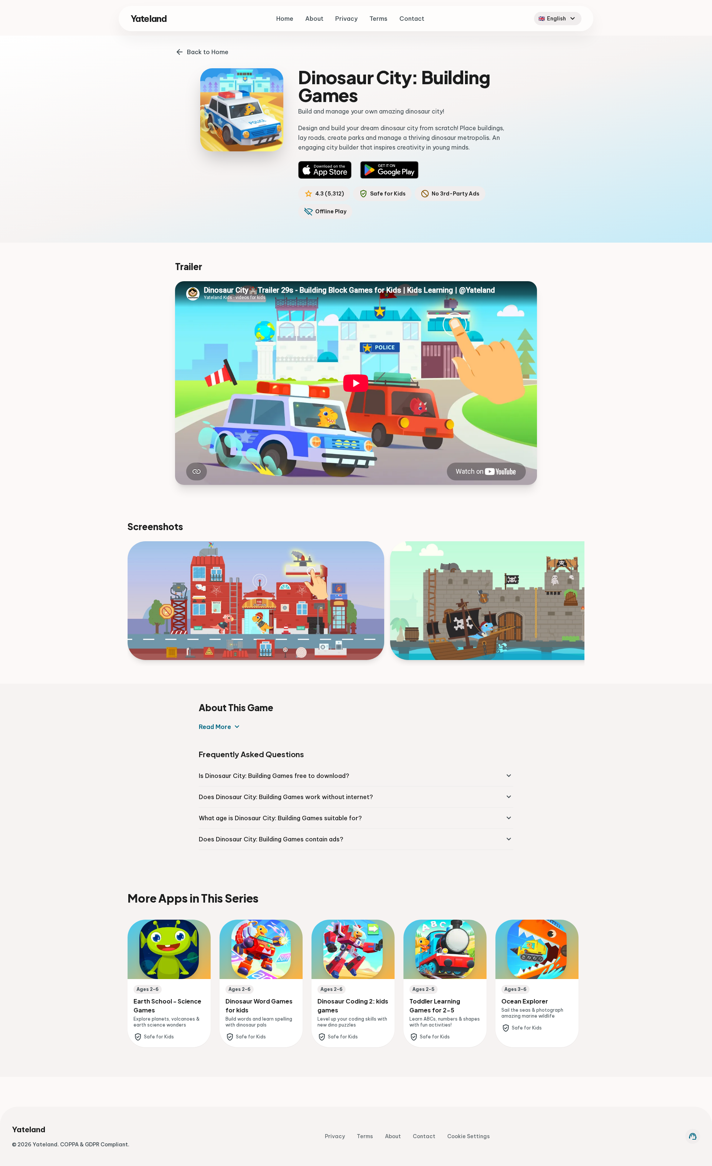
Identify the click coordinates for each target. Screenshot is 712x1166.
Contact (411, 18)
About (314, 18)
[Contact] (692, 1136)
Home (284, 18)
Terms (378, 18)
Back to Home (207, 52)
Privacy (346, 18)
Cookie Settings (468, 1136)
